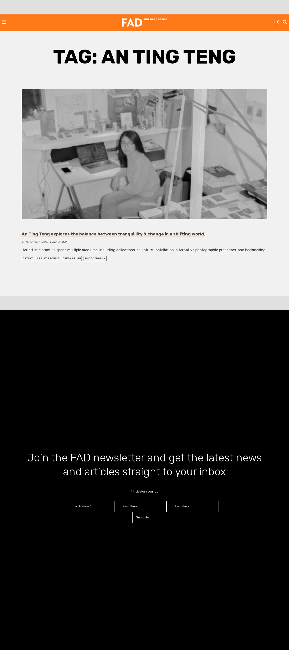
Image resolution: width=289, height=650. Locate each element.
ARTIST (28, 258)
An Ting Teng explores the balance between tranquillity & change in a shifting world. (113, 234)
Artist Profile (48, 258)
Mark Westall (58, 242)
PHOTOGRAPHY (94, 258)
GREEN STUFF (72, 258)
